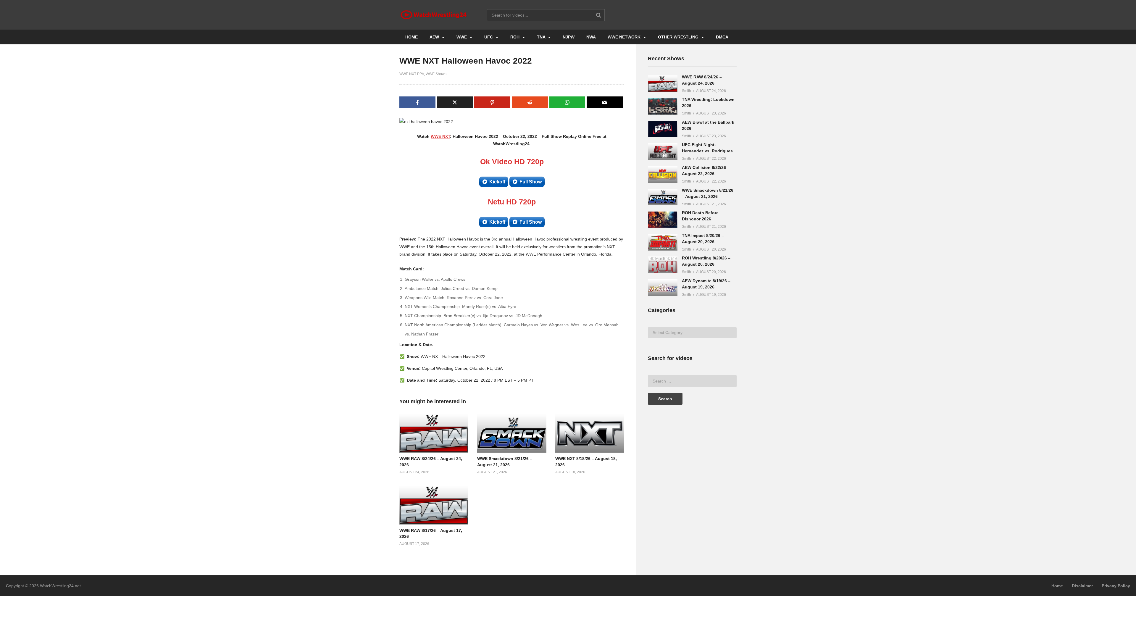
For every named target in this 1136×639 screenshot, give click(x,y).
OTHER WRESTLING (679, 37)
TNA (541, 37)
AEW (435, 37)
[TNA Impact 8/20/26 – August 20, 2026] (662, 242)
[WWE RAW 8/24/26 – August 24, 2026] (662, 83)
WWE (462, 37)
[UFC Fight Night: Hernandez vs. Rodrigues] (662, 151)
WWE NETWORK (625, 37)
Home (1057, 585)
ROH (515, 37)
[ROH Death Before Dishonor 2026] (662, 219)
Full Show (530, 181)
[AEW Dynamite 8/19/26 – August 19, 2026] (662, 287)
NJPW (569, 37)
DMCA (722, 37)
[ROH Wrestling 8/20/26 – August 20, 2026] (662, 264)
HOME (411, 37)
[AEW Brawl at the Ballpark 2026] (662, 129)
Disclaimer (1082, 585)
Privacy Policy (1116, 585)
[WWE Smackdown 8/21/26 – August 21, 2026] (662, 197)
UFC (489, 37)
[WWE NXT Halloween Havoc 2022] (433, 433)
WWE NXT (440, 136)
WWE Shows (436, 74)
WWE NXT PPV (411, 74)
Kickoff (497, 181)
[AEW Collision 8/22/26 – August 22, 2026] (662, 174)
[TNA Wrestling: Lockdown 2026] (662, 106)
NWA (591, 37)
